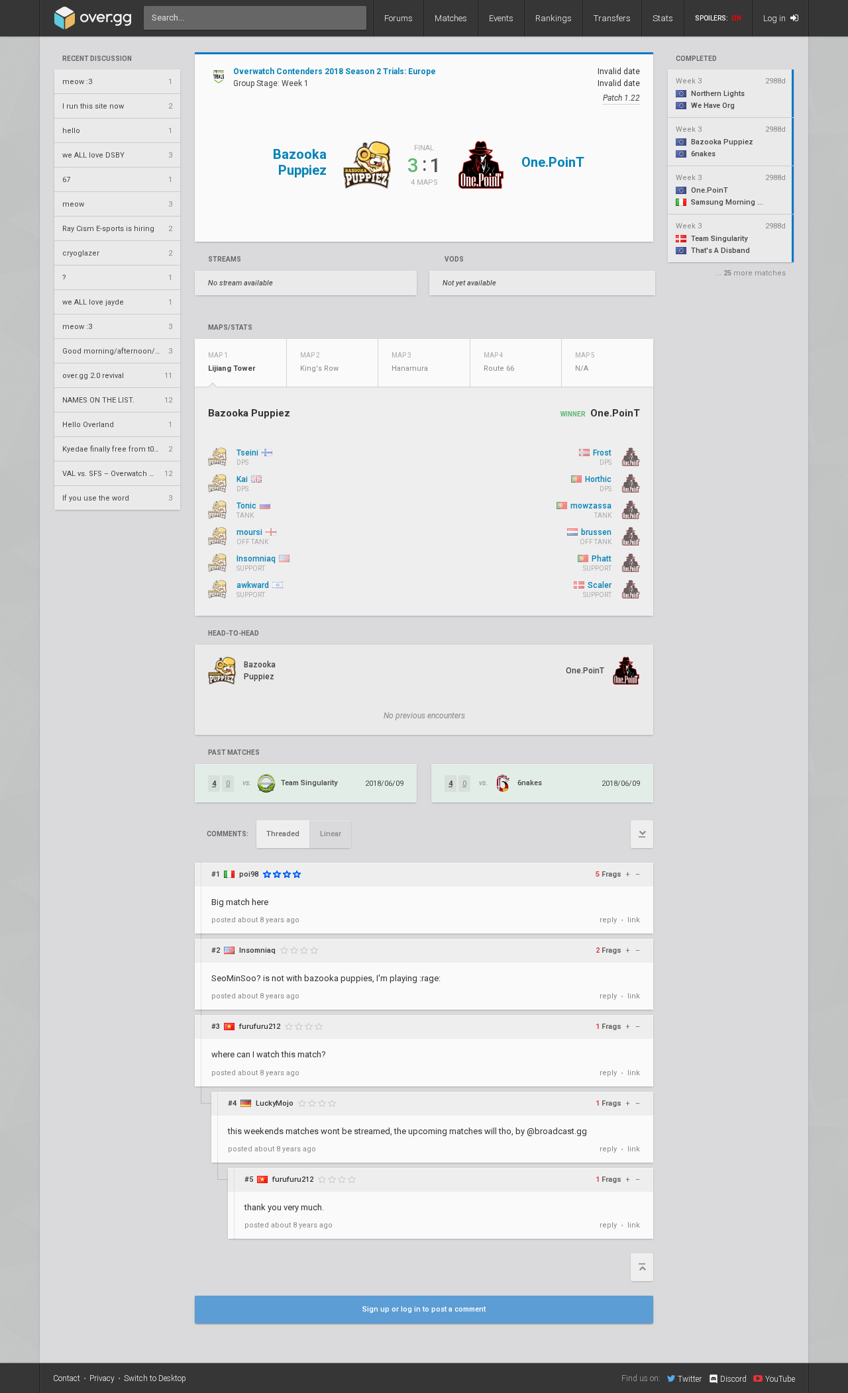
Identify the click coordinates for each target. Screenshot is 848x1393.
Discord (733, 1379)
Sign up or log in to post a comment (424, 1309)
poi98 (248, 874)
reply (608, 920)
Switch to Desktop (155, 1378)
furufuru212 (259, 1026)
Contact (66, 1378)
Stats (663, 18)
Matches (451, 18)
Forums (398, 18)
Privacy (102, 1378)
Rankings (553, 18)
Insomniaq (257, 950)
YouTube (780, 1378)
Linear (330, 834)
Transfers (612, 18)
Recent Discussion (97, 59)
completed (696, 59)
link (633, 920)
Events (501, 18)
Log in (775, 18)
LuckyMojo (274, 1103)
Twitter (690, 1378)
